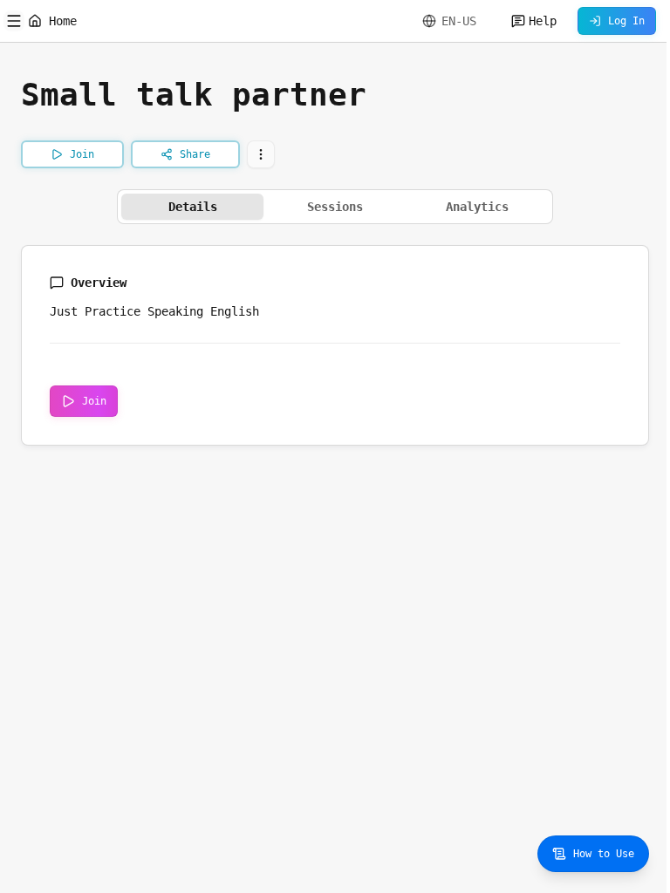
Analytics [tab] (477, 207)
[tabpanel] (335, 345)
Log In (626, 21)
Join (94, 401)
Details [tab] (192, 207)
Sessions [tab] (335, 207)
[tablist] (335, 206)
